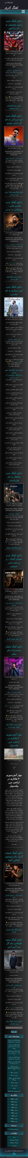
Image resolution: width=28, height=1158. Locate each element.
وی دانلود (15, 623)
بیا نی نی (14, 926)
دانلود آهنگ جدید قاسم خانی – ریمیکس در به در (14, 205)
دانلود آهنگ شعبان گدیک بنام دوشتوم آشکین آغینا (14, 856)
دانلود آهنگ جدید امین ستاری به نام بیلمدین (14, 290)
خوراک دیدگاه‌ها (14, 1143)
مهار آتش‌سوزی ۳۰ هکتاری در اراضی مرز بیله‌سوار (14, 740)
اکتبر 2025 (14, 1116)
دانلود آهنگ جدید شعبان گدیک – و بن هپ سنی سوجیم (14, 560)
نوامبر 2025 (14, 1113)
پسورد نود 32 (14, 1075)
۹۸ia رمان (8, 192)
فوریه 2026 (14, 1105)
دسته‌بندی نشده (14, 1129)
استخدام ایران (16, 361)
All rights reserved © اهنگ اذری (13, 1151)
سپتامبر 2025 (14, 1119)
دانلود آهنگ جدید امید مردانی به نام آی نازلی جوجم (14, 119)
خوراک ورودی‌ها (14, 1140)
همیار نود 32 (14, 1083)
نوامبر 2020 (14, 1121)
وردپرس (14, 1145)
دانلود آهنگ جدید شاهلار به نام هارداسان (14, 476)
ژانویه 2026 (14, 1107)
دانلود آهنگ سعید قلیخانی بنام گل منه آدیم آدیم (14, 943)
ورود (14, 1137)
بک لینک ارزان (12, 263)
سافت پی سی (12, 1007)
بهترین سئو (14, 1085)
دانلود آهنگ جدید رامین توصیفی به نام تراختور (14, 24)
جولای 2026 (14, 1102)
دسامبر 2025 (14, 1110)
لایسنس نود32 (14, 1072)
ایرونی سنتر (10, 542)
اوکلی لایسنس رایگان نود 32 (14, 1079)
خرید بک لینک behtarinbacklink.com (14, 1068)
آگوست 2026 (14, 1099)
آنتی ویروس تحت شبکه (14, 1091)
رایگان (14, 1088)
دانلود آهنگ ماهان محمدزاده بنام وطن (14, 650)
